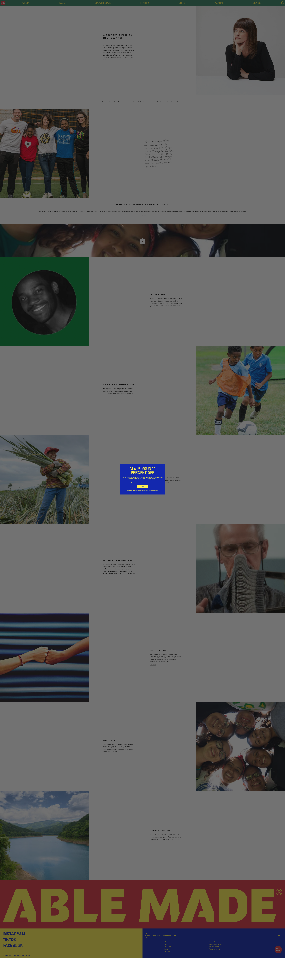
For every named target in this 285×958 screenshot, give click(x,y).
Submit (142, 487)
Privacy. (145, 492)
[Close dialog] (163, 465)
